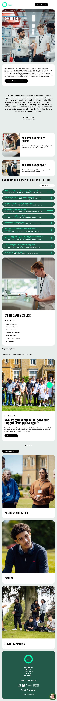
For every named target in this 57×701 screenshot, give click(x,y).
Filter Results (45, 185)
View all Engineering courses (15, 81)
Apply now (40, 5)
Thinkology (31, 694)
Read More (10, 436)
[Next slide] (50, 385)
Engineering (22, 10)
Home (5, 10)
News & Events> (9, 451)
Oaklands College (13, 10)
